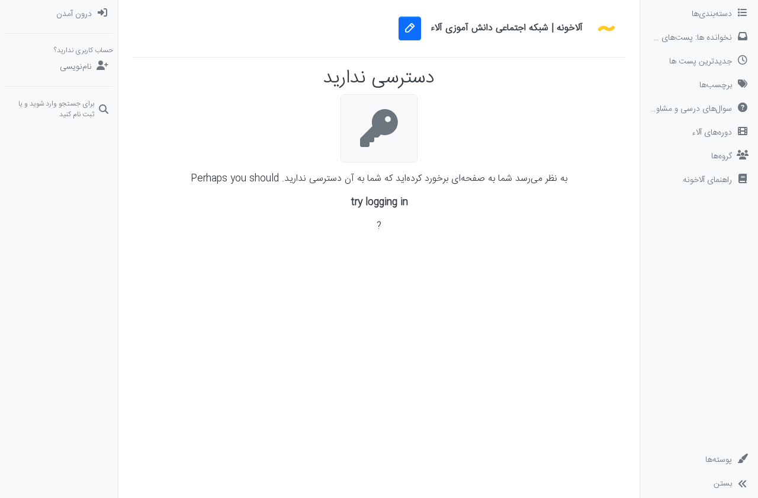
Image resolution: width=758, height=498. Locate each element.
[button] (699, 180)
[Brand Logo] (606, 28)
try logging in (379, 203)
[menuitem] (59, 14)
